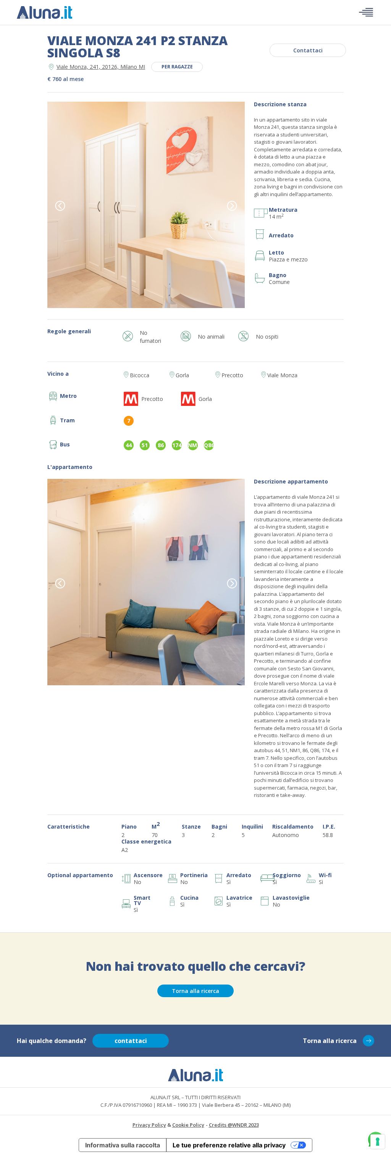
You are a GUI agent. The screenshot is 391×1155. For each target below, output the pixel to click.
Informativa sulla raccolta (122, 1145)
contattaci (131, 1041)
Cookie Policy (188, 1124)
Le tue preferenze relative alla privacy (229, 1145)
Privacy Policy (149, 1124)
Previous (60, 206)
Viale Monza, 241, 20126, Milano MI (101, 66)
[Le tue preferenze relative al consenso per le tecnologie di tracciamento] (377, 1141)
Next (232, 206)
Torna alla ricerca (195, 990)
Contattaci (308, 50)
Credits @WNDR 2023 (234, 1124)
